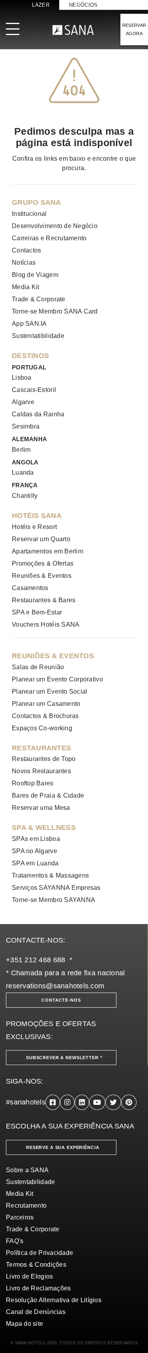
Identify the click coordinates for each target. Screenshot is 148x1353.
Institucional (29, 213)
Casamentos (30, 588)
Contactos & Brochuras (45, 716)
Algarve (23, 402)
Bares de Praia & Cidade (48, 795)
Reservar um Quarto (41, 539)
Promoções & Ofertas (42, 563)
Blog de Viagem (35, 274)
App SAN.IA (29, 323)
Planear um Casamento (46, 703)
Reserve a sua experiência (62, 1147)
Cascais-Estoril (34, 389)
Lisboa (22, 377)
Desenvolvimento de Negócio (54, 226)
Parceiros (20, 1217)
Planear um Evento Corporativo (57, 679)
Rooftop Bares (33, 783)
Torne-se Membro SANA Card (55, 311)
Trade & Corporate (39, 299)
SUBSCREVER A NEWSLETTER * (64, 1057)
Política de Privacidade (39, 1252)
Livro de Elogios (29, 1276)
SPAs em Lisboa (36, 838)
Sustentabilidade (30, 1182)
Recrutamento (26, 1205)
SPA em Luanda (35, 863)
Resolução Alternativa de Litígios (53, 1300)
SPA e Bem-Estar (37, 612)
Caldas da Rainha (38, 414)
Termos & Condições (36, 1264)
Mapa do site (24, 1323)
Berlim (21, 449)
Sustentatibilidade (38, 335)
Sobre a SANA (27, 1170)
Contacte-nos (61, 1000)
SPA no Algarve (34, 851)
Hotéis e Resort (34, 526)
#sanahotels (25, 1102)
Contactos (26, 250)
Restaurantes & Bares (43, 600)
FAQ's (14, 1241)
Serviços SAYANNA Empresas (56, 887)
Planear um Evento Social (49, 691)
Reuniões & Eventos (41, 575)
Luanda (23, 472)
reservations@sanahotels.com (55, 986)
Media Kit (25, 287)
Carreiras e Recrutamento (49, 238)
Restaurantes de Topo (43, 758)
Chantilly (24, 495)
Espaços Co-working (42, 728)
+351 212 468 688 (35, 960)
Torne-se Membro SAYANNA (53, 899)
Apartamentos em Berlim (47, 551)
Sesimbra (25, 426)
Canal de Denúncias (36, 1311)
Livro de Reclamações (38, 1288)
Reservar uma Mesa (41, 807)
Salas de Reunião (38, 667)
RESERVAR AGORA (134, 29)
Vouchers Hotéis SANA (45, 624)
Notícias (24, 262)
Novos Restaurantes (41, 771)
